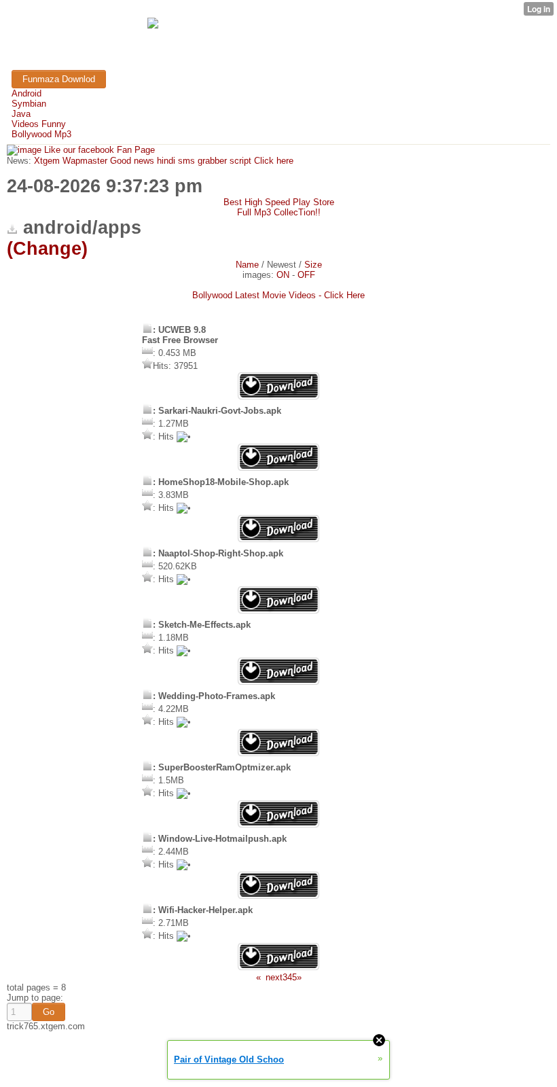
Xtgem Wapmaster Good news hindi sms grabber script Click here (162, 161)
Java (21, 114)
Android (26, 93)
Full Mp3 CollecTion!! (279, 212)
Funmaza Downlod (58, 79)
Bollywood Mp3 (41, 134)
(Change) (47, 248)
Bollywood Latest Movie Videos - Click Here (278, 295)
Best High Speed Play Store (278, 202)
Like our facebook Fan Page (98, 150)
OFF (306, 275)
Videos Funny (39, 124)
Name (247, 265)
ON (282, 275)
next (274, 977)
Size (313, 265)
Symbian (29, 104)
